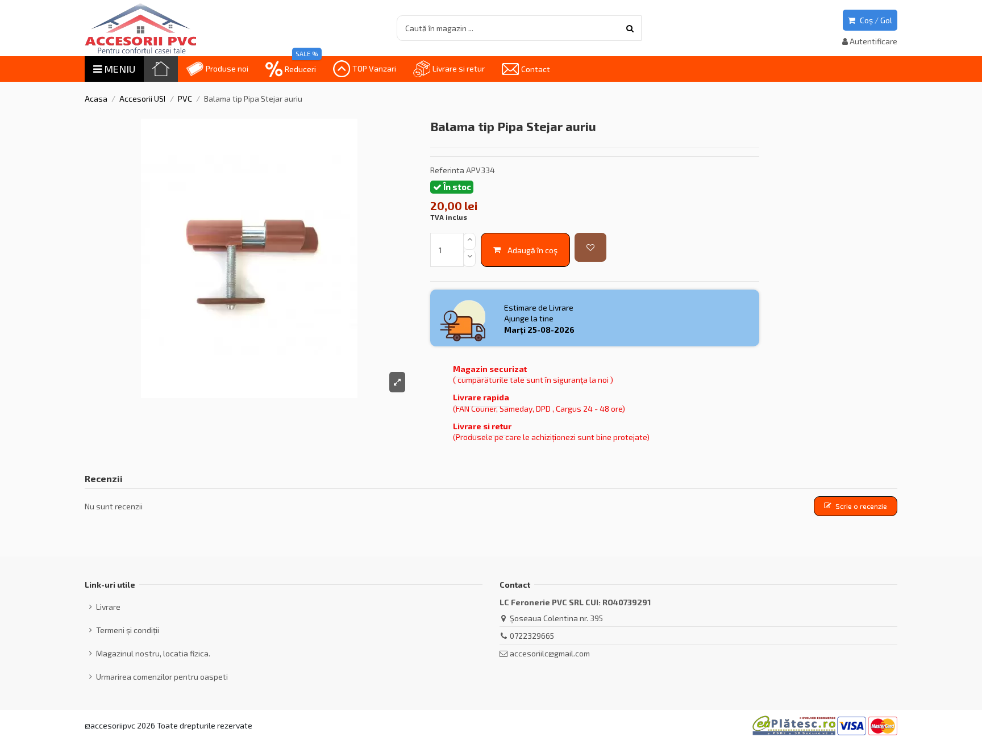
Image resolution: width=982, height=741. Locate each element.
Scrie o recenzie (861, 505)
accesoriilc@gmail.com (550, 653)
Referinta (447, 170)
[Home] (161, 69)
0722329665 (532, 635)
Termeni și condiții (127, 630)
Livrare (108, 607)
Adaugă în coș (532, 250)
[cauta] (630, 28)
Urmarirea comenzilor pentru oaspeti (162, 676)
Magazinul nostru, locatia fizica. (153, 653)
